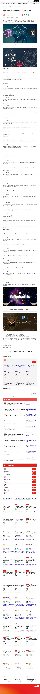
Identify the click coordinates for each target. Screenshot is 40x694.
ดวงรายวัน (7, 3)
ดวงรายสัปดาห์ (13, 3)
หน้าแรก (3, 3)
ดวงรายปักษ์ (19, 3)
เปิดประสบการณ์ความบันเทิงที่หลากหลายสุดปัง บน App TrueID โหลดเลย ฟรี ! (20, 351)
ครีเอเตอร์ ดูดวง (9, 6)
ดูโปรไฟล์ (5, 362)
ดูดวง (5, 6)
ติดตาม (34, 362)
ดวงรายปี (29, 3)
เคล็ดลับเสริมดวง (35, 3)
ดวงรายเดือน (24, 3)
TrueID (3, 1)
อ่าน (3, 6)
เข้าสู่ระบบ (36, 1)
